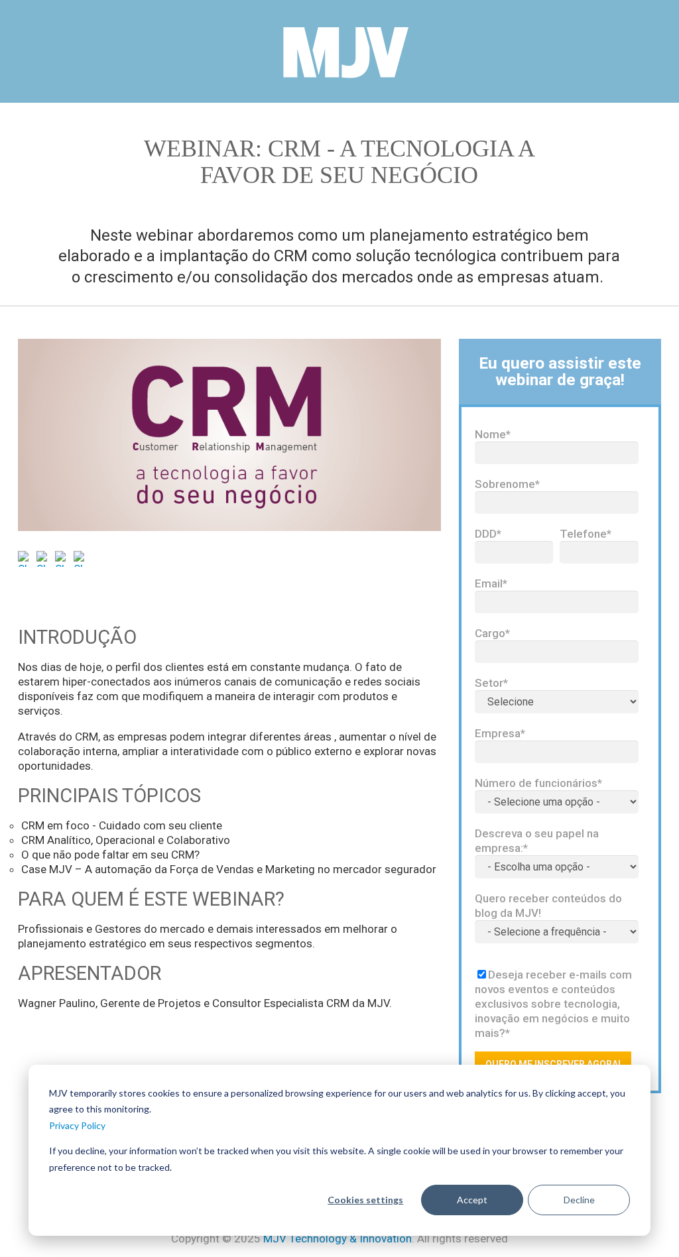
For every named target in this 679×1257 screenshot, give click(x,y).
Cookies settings (365, 1199)
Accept (472, 1199)
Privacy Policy (77, 1125)
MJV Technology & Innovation (337, 1238)
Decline (579, 1199)
